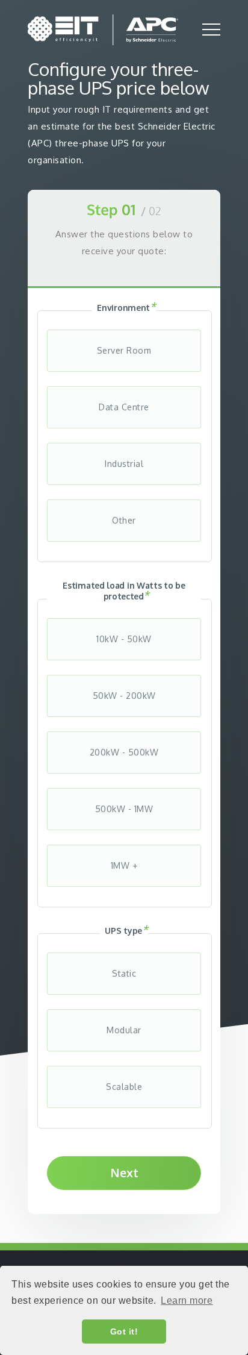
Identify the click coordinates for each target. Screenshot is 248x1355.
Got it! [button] (124, 1331)
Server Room (124, 350)
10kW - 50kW (124, 639)
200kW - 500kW (124, 752)
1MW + (124, 865)
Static (124, 973)
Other (124, 520)
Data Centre (124, 407)
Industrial (124, 463)
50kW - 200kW (124, 695)
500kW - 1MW (124, 809)
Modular (124, 1030)
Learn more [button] (186, 1300)
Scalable (124, 1086)
